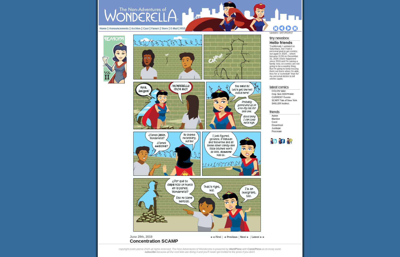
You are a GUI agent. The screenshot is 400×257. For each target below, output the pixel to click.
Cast (146, 28)
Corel (274, 122)
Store (164, 28)
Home (103, 28)
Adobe (275, 115)
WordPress (235, 249)
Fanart (155, 28)
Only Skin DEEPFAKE (283, 94)
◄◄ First (215, 237)
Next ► (244, 237)
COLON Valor (279, 91)
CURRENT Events (281, 97)
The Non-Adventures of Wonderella (201, 12)
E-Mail (174, 28)
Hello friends (281, 43)
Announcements (119, 28)
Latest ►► (258, 237)
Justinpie (276, 128)
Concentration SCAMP (154, 241)
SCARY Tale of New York (284, 100)
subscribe (150, 252)
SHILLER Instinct (280, 103)
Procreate (277, 131)
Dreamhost (277, 125)
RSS (182, 28)
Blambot (276, 119)
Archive (136, 28)
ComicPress (254, 249)
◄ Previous (231, 237)
